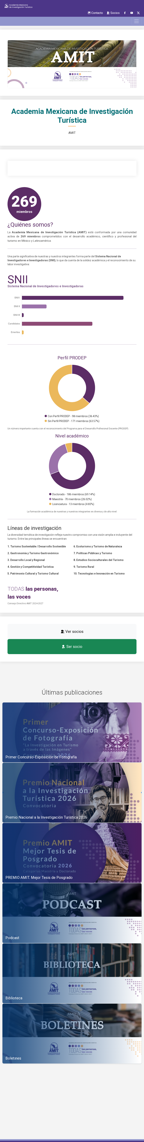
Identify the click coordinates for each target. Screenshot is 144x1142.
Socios (115, 13)
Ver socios (73, 631)
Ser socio (73, 646)
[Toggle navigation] (136, 21)
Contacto (97, 13)
